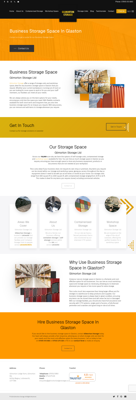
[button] (22, 48)
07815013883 (53, 374)
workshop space (42, 159)
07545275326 (50, 376)
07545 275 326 (58, 341)
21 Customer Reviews (88, 379)
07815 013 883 (44, 341)
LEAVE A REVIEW (82, 383)
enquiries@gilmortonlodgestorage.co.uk (54, 381)
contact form (79, 341)
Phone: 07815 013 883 (124, 2)
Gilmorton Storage (17, 83)
